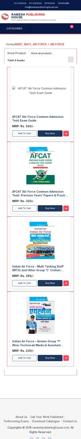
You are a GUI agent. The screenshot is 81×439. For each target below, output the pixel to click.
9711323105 (50, 3)
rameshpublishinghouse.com (50, 427)
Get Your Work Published (47, 417)
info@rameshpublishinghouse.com (41, 7)
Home (10, 44)
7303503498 (63, 3)
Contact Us (70, 421)
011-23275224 (35, 3)
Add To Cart (24, 133)
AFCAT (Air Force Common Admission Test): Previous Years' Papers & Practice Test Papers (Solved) (40, 193)
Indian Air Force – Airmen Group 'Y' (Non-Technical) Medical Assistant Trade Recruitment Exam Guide (36, 343)
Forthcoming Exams (17, 421)
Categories (14, 28)
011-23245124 (20, 3)
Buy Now (50, 133)
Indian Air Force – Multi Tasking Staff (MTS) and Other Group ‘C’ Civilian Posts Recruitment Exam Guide (38, 268)
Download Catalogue (46, 421)
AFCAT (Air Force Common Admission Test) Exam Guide (38, 118)
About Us (22, 417)
